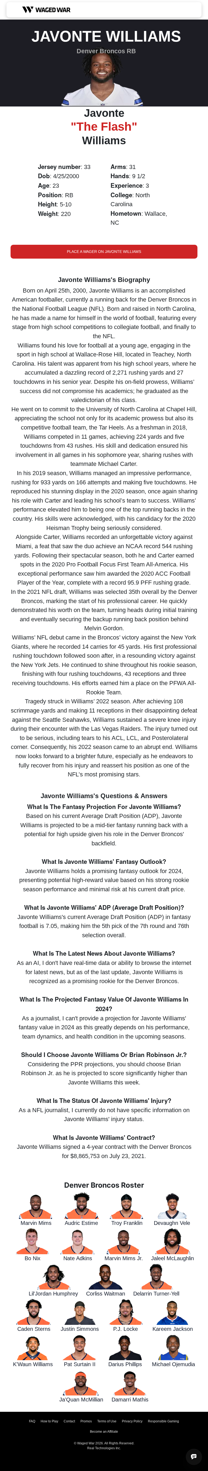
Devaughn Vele (172, 1223)
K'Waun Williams (33, 1364)
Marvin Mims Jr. (124, 1258)
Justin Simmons (80, 1329)
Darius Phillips (125, 1364)
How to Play (49, 1421)
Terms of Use (106, 1421)
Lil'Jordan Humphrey (53, 1294)
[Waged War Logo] (46, 9)
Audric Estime (81, 1223)
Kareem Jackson (172, 1329)
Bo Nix (32, 1258)
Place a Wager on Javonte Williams (104, 251)
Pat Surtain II (80, 1364)
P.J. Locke (125, 1329)
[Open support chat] (194, 1457)
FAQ (32, 1421)
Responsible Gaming (163, 1421)
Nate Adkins (77, 1258)
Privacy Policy (132, 1421)
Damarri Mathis (130, 1400)
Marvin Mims (36, 1223)
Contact (69, 1421)
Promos (86, 1421)
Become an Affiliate (104, 1432)
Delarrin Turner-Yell (156, 1294)
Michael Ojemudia (173, 1364)
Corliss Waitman (105, 1294)
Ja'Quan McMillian (81, 1400)
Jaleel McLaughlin (172, 1258)
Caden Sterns (33, 1329)
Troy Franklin (126, 1223)
